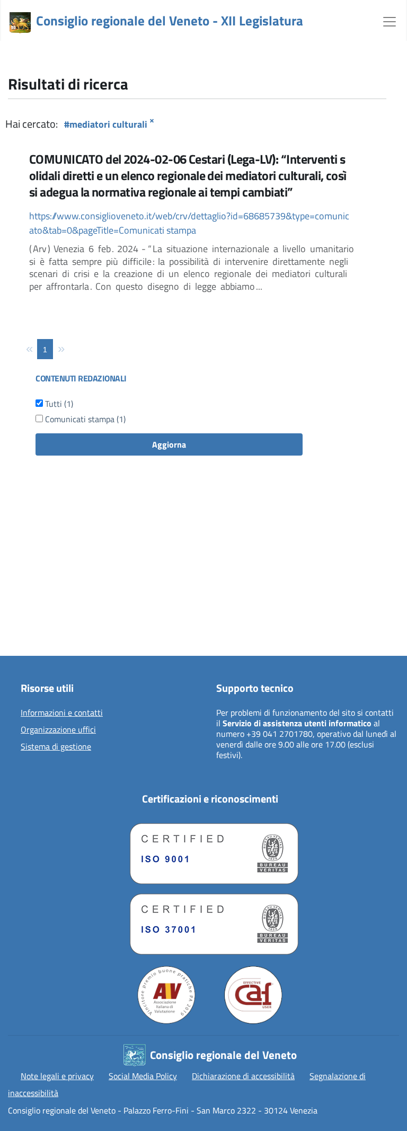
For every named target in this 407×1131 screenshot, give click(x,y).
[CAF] (253, 995)
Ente (21, 638)
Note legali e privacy (57, 1076)
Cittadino (29, 587)
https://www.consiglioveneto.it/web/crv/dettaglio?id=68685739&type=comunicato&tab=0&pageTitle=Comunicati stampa (189, 223)
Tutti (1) (58, 403)
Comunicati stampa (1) (84, 419)
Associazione (36, 621)
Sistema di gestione (56, 747)
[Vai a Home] (20, 23)
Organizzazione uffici (58, 730)
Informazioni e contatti (62, 713)
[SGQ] (210, 851)
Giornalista (32, 604)
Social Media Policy (143, 1076)
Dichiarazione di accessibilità (243, 1076)
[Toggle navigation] (389, 21)
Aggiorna (169, 444)
